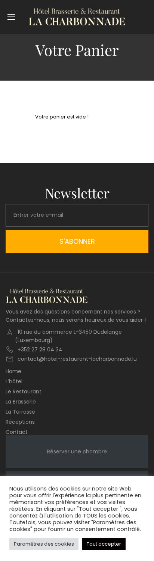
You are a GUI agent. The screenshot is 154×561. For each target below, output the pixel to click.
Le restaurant (23, 391)
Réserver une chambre (77, 451)
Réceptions (20, 422)
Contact (17, 432)
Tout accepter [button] (104, 544)
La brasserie (21, 401)
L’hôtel (14, 381)
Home (13, 371)
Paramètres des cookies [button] (44, 544)
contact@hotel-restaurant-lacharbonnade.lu (77, 359)
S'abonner (77, 241)
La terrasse (20, 412)
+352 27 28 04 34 (40, 349)
